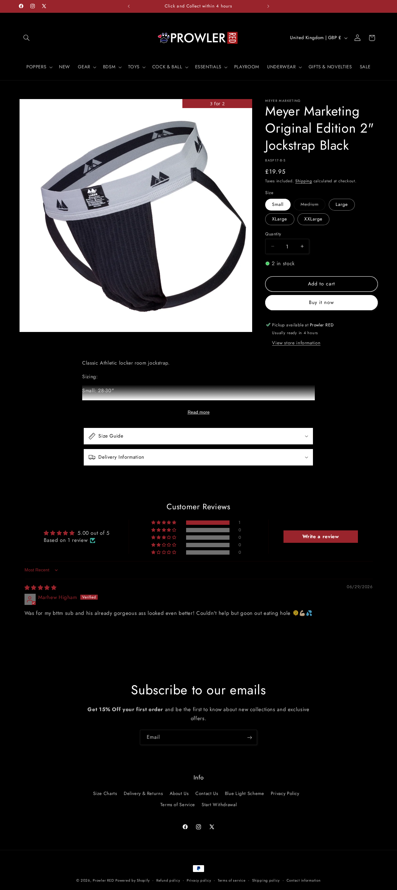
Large (342, 204)
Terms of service (232, 880)
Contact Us (206, 793)
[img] (41, 587)
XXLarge (313, 219)
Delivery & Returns (143, 793)
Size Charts (105, 793)
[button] (27, 38)
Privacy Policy (285, 793)
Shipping (303, 181)
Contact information (304, 880)
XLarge (279, 219)
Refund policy (168, 880)
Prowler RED (103, 880)
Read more (199, 412)
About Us (179, 793)
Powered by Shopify (132, 880)
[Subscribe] (250, 737)
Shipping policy (266, 880)
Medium (313, 205)
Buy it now (321, 302)
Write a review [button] (320, 536)
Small (277, 204)
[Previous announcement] (129, 6)
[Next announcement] (268, 6)
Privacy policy (199, 880)
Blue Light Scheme (244, 793)
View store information (296, 342)
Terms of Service (177, 804)
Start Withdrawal (219, 804)
